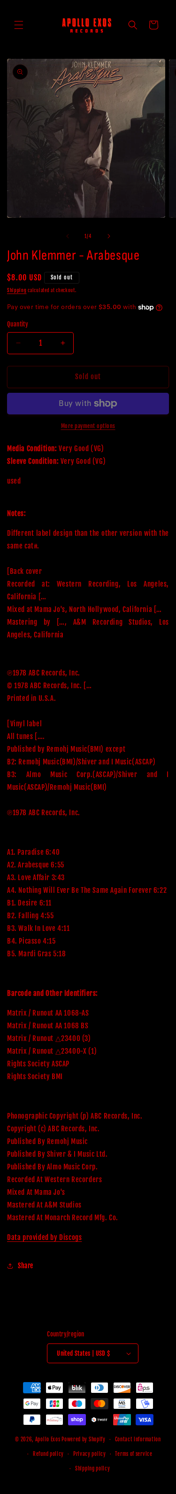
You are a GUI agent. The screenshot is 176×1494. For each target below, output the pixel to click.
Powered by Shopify (83, 1439)
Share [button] (25, 1266)
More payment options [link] (88, 425)
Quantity (17, 324)
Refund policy (48, 1454)
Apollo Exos (48, 1439)
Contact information (138, 1439)
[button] (18, 25)
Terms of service (133, 1454)
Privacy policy (89, 1454)
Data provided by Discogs (44, 1237)
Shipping (17, 290)
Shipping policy (92, 1468)
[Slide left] (67, 236)
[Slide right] (109, 236)
